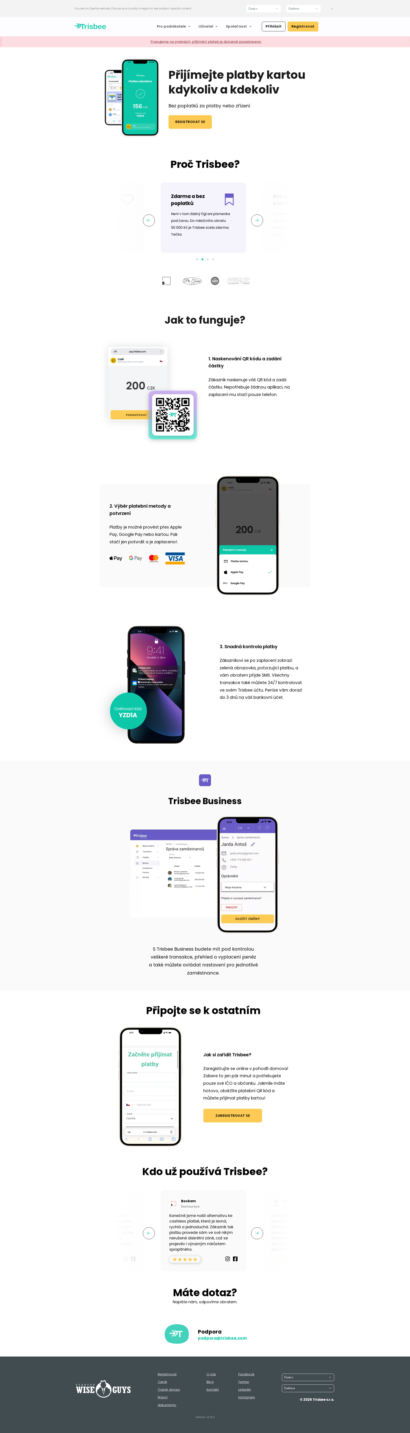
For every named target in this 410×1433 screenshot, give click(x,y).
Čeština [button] (293, 9)
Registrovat (303, 26)
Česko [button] (253, 9)
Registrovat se (190, 121)
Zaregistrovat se (232, 1115)
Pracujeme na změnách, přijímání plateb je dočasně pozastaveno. (206, 41)
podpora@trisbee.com (222, 1338)
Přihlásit (274, 26)
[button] (197, 259)
